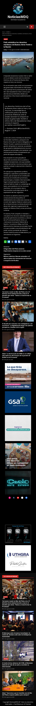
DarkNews (17, 704)
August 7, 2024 (10, 130)
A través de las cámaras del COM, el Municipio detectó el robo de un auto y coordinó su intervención (18, 651)
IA (4, 628)
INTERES (6, 658)
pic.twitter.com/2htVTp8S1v (15, 125)
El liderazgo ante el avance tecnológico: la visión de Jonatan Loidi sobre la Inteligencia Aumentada (18, 621)
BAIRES (5, 39)
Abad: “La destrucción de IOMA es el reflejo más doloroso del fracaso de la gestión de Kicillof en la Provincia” (18, 342)
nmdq (5, 49)
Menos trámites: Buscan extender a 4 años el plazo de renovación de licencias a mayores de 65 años (17, 257)
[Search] (27, 27)
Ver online (32, 27)
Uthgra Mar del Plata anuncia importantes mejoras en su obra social (17, 249)
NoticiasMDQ (18, 17)
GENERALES (6, 688)
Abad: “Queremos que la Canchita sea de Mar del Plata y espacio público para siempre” (18, 681)
